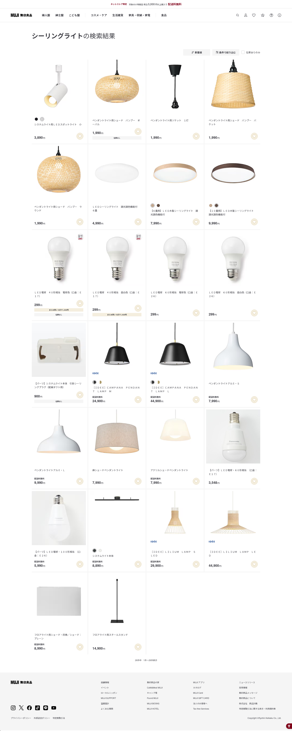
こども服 (74, 15)
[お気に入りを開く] (254, 15)
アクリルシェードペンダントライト (169, 470)
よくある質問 (107, 708)
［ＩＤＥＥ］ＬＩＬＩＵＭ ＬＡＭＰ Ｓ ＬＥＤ (174, 553)
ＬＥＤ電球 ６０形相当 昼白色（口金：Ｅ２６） (232, 294)
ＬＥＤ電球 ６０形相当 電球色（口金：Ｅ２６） (174, 294)
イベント (105, 687)
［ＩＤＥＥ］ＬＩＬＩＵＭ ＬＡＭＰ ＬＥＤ (232, 553)
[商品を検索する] (237, 15)
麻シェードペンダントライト (107, 470)
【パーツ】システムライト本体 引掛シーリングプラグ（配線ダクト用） (57, 385)
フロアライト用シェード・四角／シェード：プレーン (58, 636)
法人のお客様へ (200, 703)
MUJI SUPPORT (108, 698)
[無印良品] (21, 682)
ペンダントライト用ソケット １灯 (169, 120)
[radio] (36, 119)
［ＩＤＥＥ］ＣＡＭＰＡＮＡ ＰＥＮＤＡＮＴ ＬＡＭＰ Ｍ (116, 389)
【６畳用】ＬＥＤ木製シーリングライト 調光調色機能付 (174, 212)
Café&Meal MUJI (155, 687)
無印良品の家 (153, 682)
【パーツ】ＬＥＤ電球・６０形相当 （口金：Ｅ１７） (233, 472)
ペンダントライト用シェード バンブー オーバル (116, 122)
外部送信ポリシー (42, 717)
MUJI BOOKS (153, 703)
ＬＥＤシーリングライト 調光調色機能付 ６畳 (116, 208)
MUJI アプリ (198, 682)
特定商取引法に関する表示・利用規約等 (257, 708)
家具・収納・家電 (139, 15)
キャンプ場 (152, 692)
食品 (164, 15)
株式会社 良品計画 (248, 703)
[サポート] (279, 15)
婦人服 (46, 15)
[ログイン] (245, 15)
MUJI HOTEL (153, 708)
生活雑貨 (117, 15)
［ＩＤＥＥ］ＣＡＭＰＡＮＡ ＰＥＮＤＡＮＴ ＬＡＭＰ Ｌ (174, 389)
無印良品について (247, 698)
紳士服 (59, 15)
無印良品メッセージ (248, 692)
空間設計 (105, 703)
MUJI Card (198, 692)
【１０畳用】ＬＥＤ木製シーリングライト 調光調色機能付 (232, 212)
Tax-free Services (201, 708)
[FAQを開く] (271, 15)
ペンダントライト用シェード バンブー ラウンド (58, 208)
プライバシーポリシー (21, 717)
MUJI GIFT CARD (201, 698)
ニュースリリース (247, 682)
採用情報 (243, 687)
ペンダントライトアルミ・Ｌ (49, 470)
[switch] (80, 136)
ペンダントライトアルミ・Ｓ (224, 383)
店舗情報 (105, 682)
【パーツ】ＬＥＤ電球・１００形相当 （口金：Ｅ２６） (57, 553)
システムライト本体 (103, 555)
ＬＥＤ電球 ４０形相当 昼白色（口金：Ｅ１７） (116, 294)
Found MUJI (152, 698)
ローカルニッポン (109, 692)
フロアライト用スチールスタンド (110, 634)
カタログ (197, 687)
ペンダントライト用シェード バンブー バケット (232, 122)
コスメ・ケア (99, 15)
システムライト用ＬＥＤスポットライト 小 (57, 124)
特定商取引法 (59, 717)
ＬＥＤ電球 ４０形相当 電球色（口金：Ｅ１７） (58, 294)
